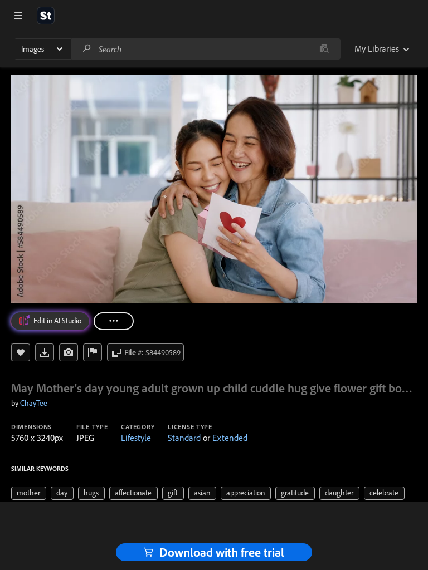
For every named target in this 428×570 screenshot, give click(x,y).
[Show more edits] (114, 321)
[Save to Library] (20, 352)
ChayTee (33, 403)
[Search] (87, 48)
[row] (28, 493)
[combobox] (205, 49)
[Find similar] (324, 49)
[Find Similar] (68, 352)
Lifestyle (136, 437)
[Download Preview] (44, 352)
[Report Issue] (92, 352)
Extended (229, 437)
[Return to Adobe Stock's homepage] (46, 15)
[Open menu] (18, 15)
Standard (184, 437)
